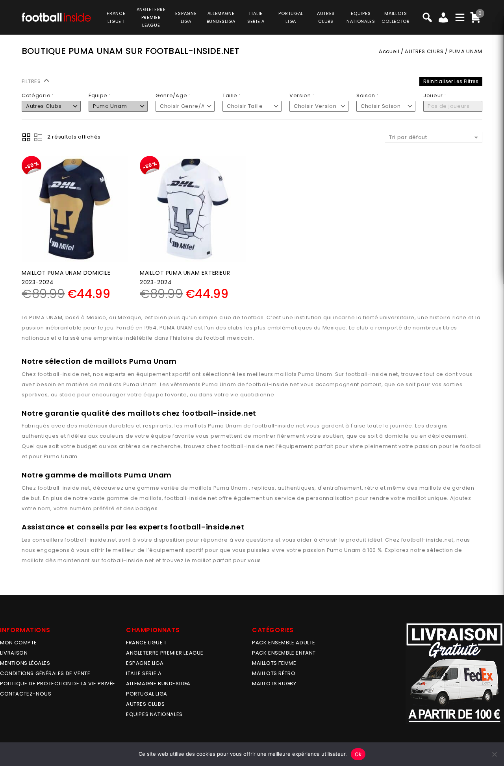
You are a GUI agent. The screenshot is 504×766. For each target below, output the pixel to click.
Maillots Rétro (273, 673)
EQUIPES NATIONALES (154, 714)
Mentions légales (25, 663)
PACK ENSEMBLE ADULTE (283, 642)
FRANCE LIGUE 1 (146, 642)
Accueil (389, 51)
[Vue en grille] (26, 137)
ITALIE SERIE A (143, 673)
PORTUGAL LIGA (146, 694)
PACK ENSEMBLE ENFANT (284, 653)
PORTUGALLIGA (290, 17)
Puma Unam (315, 374)
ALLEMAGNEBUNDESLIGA (221, 17)
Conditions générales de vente (45, 673)
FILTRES (32, 81)
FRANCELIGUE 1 (116, 17)
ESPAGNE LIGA (144, 663)
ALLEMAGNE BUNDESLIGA (158, 683)
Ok (358, 754)
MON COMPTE (18, 642)
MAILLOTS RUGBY (274, 683)
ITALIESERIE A (256, 17)
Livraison (14, 653)
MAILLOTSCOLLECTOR (396, 17)
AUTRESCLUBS (326, 17)
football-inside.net (64, 374)
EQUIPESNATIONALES (360, 17)
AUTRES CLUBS (424, 51)
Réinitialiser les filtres (451, 81)
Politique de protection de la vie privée (57, 683)
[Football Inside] (56, 16)
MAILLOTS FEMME (274, 663)
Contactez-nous (25, 694)
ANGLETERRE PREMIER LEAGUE (151, 17)
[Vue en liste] (38, 137)
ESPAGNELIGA (185, 17)
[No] (494, 754)
